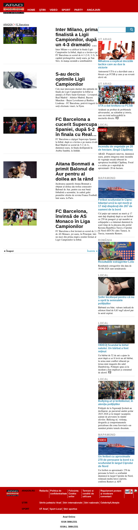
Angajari (93, 9)
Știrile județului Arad (50, 502)
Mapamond (107, 178)
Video (54, 9)
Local (103, 124)
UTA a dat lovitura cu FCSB (115, 105)
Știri (24, 502)
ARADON (8, 24)
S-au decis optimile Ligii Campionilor (70, 79)
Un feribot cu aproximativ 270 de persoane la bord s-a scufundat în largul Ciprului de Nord (115, 461)
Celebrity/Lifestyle (110, 502)
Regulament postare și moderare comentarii (110, 493)
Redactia (43, 490)
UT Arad (105, 39)
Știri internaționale (72, 502)
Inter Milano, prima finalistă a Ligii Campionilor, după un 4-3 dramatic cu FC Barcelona (77, 37)
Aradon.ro (28, 490)
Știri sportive (70, 509)
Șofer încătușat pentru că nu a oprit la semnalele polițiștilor (116, 300)
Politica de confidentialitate (58, 492)
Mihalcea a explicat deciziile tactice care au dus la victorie (115, 64)
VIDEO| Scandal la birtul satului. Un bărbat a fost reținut (113, 348)
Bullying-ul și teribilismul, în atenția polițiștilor (115, 403)
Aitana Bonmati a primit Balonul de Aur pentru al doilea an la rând (75, 171)
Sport (66, 9)
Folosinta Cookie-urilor (73, 493)
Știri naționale (91, 502)
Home (31, 9)
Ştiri (42, 9)
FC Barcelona (22, 24)
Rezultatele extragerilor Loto (116, 261)
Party (78, 9)
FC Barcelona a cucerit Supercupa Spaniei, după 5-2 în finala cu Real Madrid (76, 127)
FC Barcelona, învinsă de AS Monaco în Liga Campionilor (73, 219)
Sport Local (56, 509)
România (105, 240)
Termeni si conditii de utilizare (88, 493)
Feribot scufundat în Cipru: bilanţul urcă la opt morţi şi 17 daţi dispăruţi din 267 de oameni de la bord (115, 204)
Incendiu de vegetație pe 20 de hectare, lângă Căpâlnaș (115, 148)
